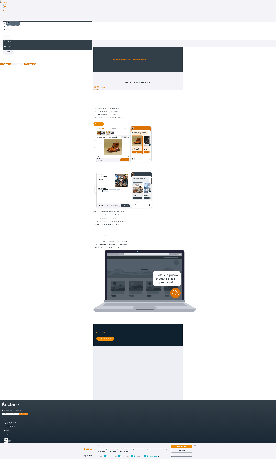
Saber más (98, 124)
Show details (153, 456)
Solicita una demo (9, 58)
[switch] (120, 456)
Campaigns (9, 41)
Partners (5, 33)
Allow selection (181, 450)
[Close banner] (194, 445)
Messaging (9, 35)
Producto (6, 17)
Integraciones (6, 32)
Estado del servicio (11, 426)
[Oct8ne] (18, 65)
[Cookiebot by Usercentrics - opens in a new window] (88, 456)
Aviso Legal (9, 423)
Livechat (8, 23)
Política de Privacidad (12, 422)
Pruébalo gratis (8, 51)
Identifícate (7, 46)
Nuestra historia (11, 433)
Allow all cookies (181, 446)
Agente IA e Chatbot (11, 25)
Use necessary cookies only (182, 454)
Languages (4, 2)
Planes (5, 30)
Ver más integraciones (105, 338)
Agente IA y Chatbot (99, 87)
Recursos (6, 40)
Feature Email (10, 46)
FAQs (8, 434)
